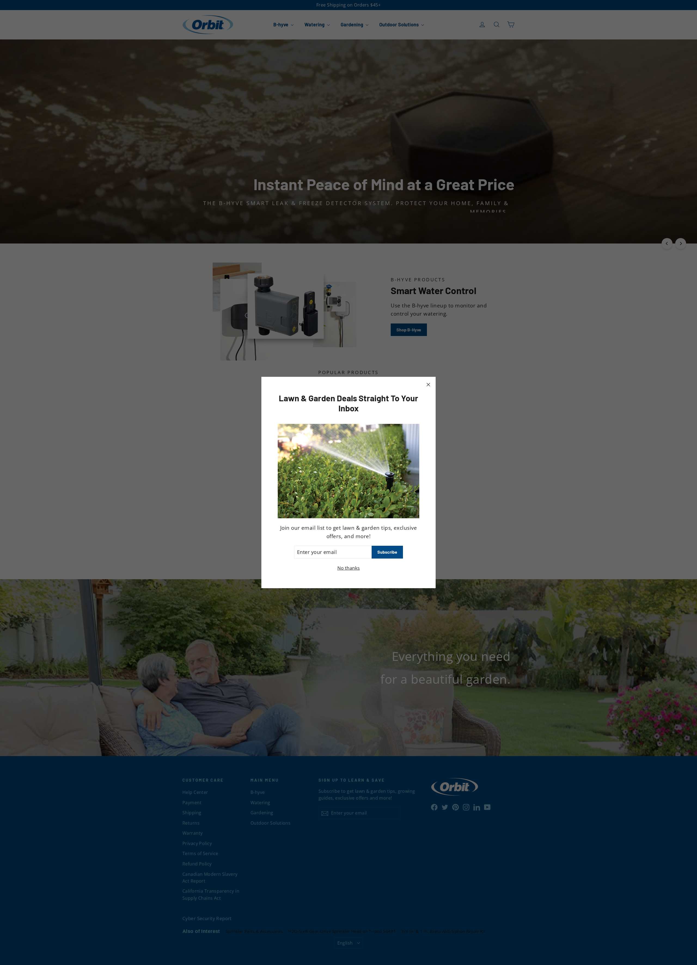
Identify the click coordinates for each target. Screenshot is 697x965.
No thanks (348, 568)
